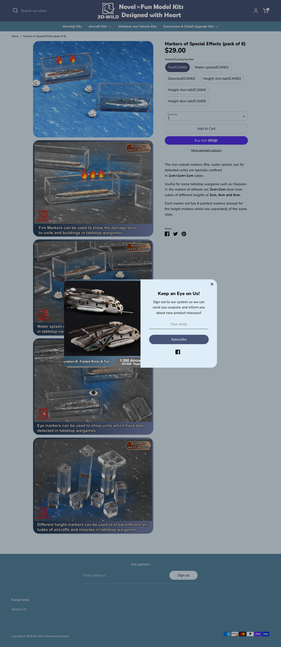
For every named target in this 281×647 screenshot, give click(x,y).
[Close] (212, 284)
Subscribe (179, 339)
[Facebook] (177, 352)
